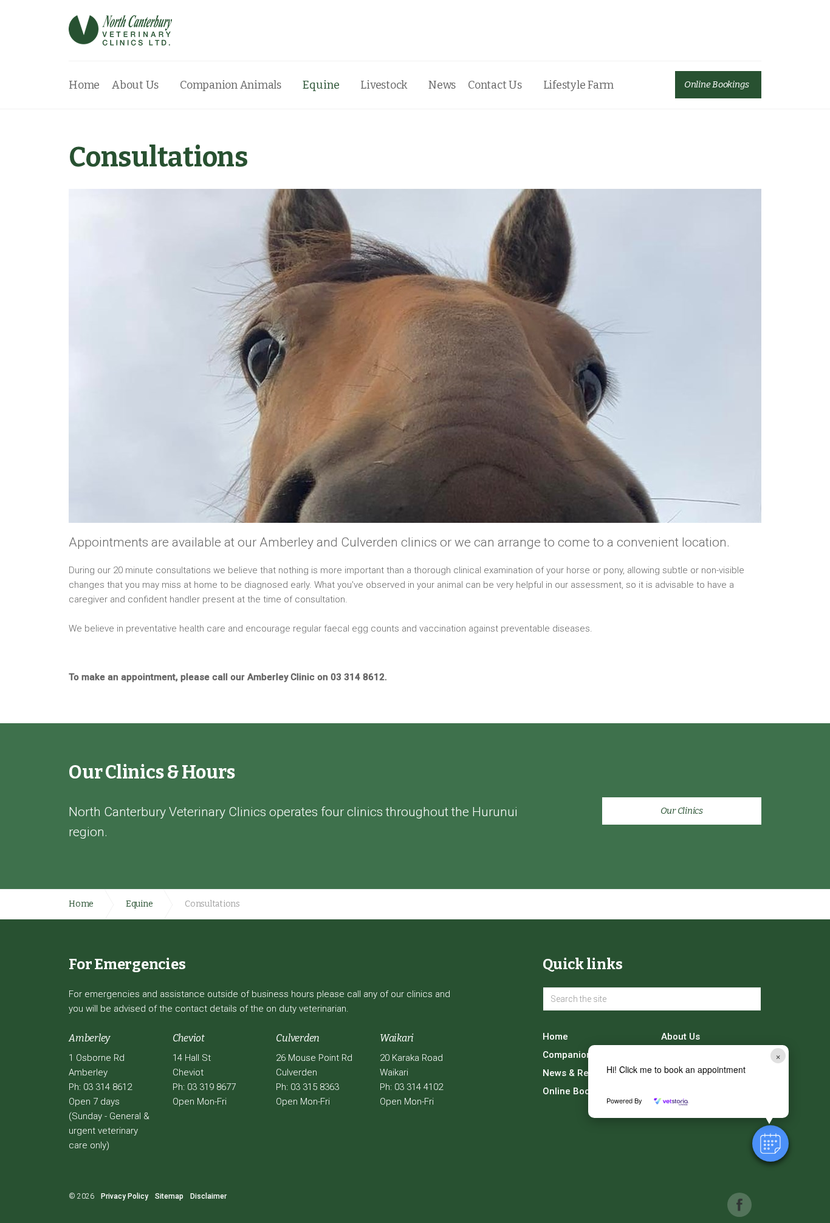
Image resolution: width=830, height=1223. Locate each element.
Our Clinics (681, 810)
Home (84, 85)
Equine (321, 85)
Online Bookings (716, 84)
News (442, 85)
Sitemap (169, 1196)
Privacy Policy (124, 1196)
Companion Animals (230, 85)
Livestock (383, 85)
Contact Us (495, 85)
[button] (770, 1143)
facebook (739, 1205)
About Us (135, 85)
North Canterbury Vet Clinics (120, 30)
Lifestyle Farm (578, 85)
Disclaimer (208, 1196)
